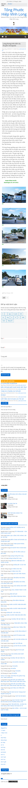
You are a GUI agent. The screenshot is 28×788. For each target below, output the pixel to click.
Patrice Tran (4, 675)
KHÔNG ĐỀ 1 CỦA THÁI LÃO (13, 612)
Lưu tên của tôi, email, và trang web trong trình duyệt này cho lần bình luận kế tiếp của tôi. (14, 369)
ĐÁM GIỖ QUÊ (13, 594)
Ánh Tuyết (3, 762)
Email (3, 347)
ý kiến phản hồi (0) (22, 385)
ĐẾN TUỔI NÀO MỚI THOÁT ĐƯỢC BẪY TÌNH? (14, 387)
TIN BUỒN (15, 666)
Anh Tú (3, 754)
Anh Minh (3, 752)
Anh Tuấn (3, 757)
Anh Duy (3, 747)
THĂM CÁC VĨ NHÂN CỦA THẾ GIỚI (11, 391)
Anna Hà (3, 764)
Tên (2, 338)
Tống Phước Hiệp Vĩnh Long (14, 11)
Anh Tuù (3, 759)
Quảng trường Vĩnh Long (16, 556)
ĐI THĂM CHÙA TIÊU (16, 568)
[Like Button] (4, 297)
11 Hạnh (3, 730)
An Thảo (3, 742)
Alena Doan (4, 740)
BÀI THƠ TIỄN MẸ (17, 643)
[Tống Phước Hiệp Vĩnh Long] (2, 36)
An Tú (2, 745)
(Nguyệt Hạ (4, 728)
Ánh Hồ (3, 749)
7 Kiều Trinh (4, 733)
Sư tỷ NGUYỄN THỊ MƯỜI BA (9, 383)
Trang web (4, 356)
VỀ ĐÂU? (10, 4)
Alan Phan (3, 737)
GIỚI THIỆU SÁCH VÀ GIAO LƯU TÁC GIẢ (12, 399)
